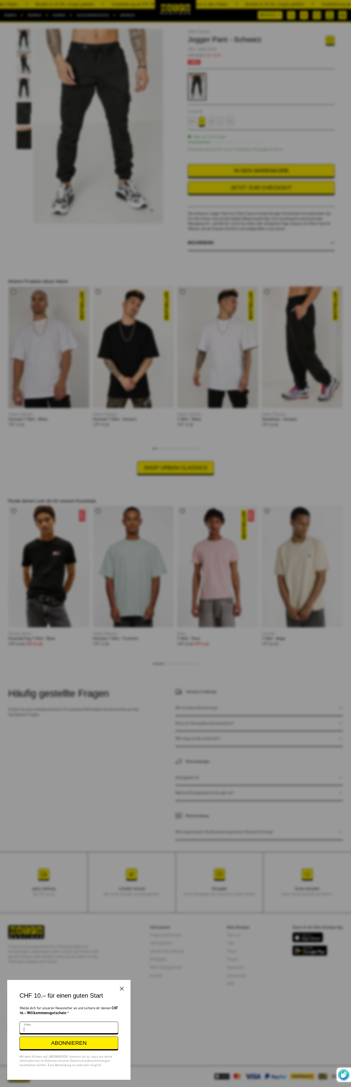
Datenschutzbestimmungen (90, 1061)
